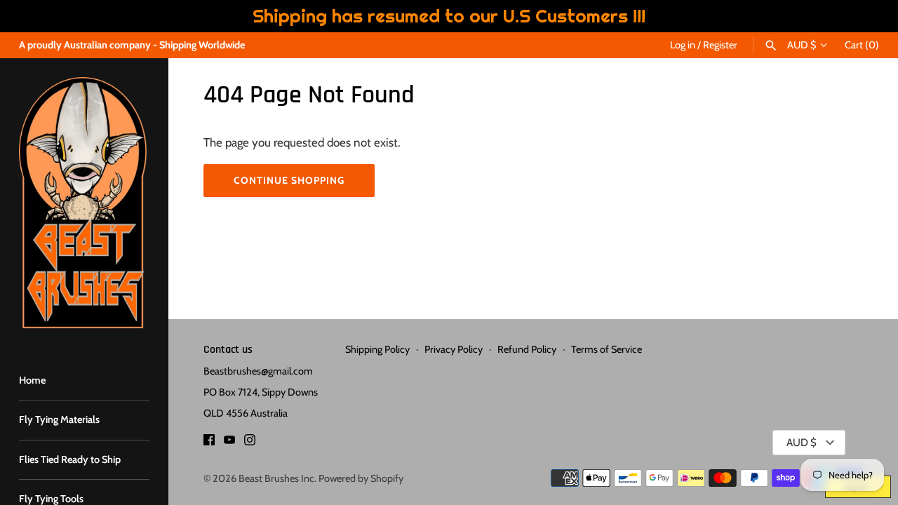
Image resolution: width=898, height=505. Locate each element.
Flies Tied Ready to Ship (70, 459)
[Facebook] (209, 443)
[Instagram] (249, 443)
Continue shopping (289, 180)
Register (720, 45)
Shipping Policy (377, 349)
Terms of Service (606, 349)
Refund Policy (526, 349)
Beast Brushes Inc (276, 478)
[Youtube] (229, 443)
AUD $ (801, 45)
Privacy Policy (453, 349)
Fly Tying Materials (59, 419)
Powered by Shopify (361, 478)
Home (32, 380)
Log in (682, 45)
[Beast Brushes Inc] (84, 202)
